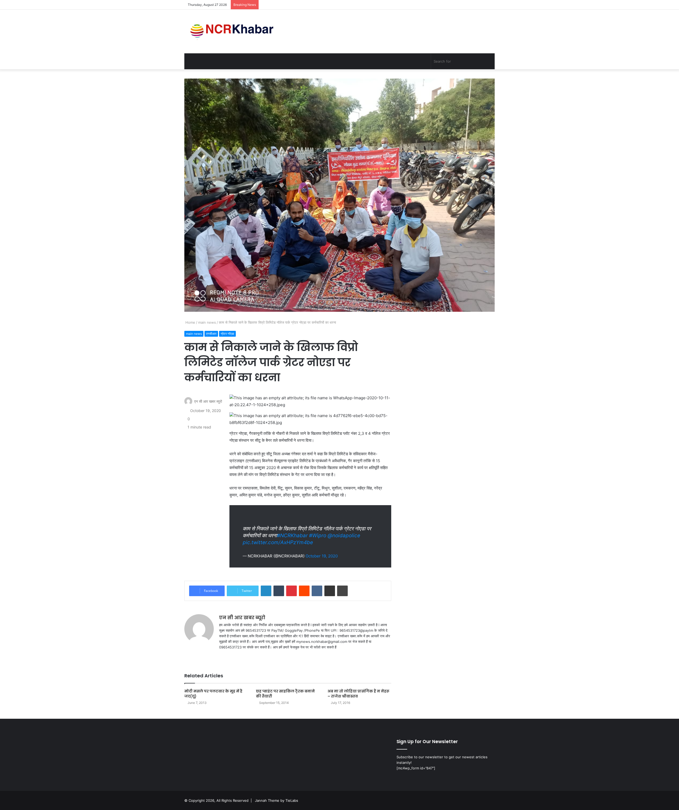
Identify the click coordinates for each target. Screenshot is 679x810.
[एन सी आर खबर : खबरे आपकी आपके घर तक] (233, 31)
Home (189, 322)
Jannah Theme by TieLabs (276, 800)
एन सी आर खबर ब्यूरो (208, 401)
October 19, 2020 (322, 555)
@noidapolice (344, 535)
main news (207, 322)
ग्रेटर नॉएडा (227, 334)
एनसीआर (211, 334)
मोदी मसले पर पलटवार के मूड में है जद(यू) (213, 693)
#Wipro (317, 535)
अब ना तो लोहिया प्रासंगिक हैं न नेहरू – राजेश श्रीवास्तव (358, 693)
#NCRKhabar (292, 535)
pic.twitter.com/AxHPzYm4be (278, 542)
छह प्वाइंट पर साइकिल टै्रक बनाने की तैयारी (285, 693)
